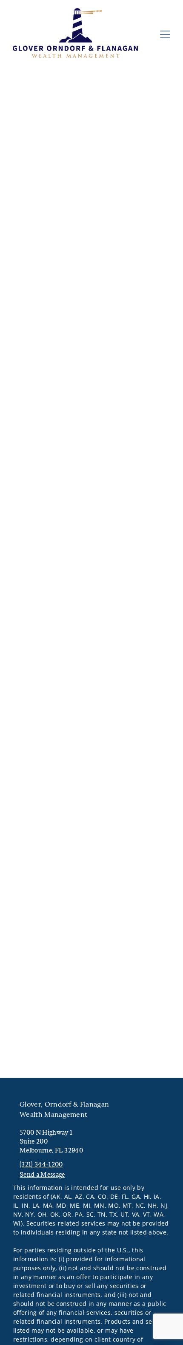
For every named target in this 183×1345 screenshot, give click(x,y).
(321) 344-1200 (41, 1164)
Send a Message (42, 1174)
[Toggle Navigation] (165, 34)
